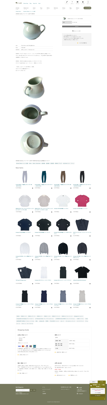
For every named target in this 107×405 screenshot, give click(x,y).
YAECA (18, 316)
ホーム (43, 387)
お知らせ (93, 381)
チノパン (18, 323)
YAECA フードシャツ (56, 316)
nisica (87, 318)
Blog (30, 3)
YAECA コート (40, 316)
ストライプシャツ (80, 321)
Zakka (30, 163)
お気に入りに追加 (77, 30)
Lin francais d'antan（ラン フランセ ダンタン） (44, 318)
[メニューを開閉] (102, 2)
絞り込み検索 (88, 7)
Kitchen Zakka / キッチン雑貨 (22, 163)
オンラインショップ (46, 389)
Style (39, 3)
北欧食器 (52, 163)
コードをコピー (98, 395)
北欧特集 (43, 163)
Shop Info (35, 3)
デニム (86, 321)
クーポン (101, 381)
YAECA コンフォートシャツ (67, 316)
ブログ (43, 391)
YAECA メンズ (24, 316)
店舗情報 (44, 393)
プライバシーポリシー (65, 389)
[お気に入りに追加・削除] (33, 188)
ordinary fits (41, 321)
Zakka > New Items (36, 163)
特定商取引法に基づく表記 (66, 387)
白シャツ (62, 321)
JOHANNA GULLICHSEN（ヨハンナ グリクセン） (65, 318)
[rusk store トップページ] (19, 3)
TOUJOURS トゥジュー (54, 321)
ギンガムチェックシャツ (70, 321)
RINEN (47, 321)
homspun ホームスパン (78, 316)
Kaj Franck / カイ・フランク (68, 163)
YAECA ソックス (47, 316)
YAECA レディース (31, 316)
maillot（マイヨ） (80, 318)
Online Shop (25, 3)
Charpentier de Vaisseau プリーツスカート (25, 318)
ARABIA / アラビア (58, 163)
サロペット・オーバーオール (27, 323)
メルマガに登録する (83, 42)
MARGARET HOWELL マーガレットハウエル (25, 321)
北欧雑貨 (47, 163)
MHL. (37, 321)
